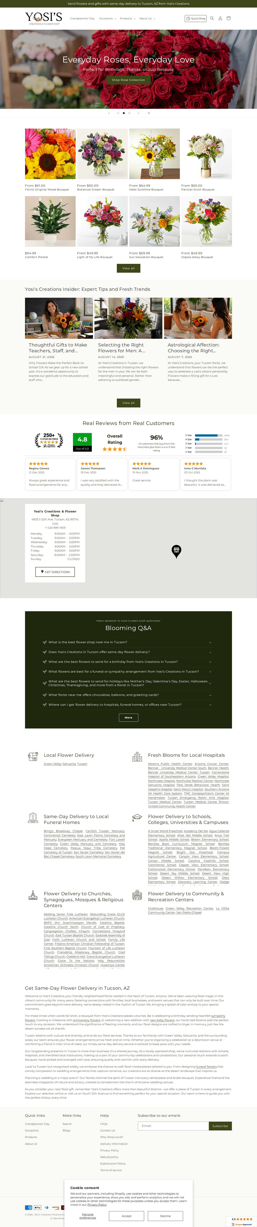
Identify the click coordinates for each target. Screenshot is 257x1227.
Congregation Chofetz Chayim (67, 931)
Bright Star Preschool (195, 852)
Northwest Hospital (161, 780)
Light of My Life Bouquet (95, 257)
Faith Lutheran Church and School (79, 939)
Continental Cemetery (59, 835)
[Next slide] (139, 113)
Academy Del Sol (196, 831)
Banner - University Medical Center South (177, 768)
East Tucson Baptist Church (75, 935)
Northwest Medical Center (194, 780)
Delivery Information (114, 1144)
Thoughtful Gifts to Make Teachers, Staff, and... (58, 347)
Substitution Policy (112, 1163)
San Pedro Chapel (189, 912)
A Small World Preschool (165, 831)
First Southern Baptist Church (65, 948)
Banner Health (218, 768)
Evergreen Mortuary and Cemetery (82, 839)
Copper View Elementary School (204, 865)
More (128, 717)
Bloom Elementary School (210, 839)
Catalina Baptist (112, 922)
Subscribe (220, 1126)
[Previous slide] (109, 113)
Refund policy (109, 1157)
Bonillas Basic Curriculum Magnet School (181, 844)
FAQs (103, 1124)
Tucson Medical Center (165, 802)
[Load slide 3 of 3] (129, 113)
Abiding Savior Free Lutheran (66, 914)
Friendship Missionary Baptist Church (86, 952)
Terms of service (111, 1170)
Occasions (32, 1130)
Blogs (66, 1130)
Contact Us (107, 1130)
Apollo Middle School (174, 839)
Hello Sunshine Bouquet (146, 189)
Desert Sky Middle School (179, 873)
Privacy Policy (97, 1204)
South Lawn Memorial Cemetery (98, 856)
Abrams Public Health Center (170, 764)
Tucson (82, 764)
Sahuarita (69, 764)
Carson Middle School (166, 860)
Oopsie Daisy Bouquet (197, 257)
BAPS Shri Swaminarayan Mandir (70, 922)
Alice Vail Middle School (194, 835)
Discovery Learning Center (197, 882)
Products (31, 1137)
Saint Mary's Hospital (188, 789)
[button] (107, 18)
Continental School (162, 865)
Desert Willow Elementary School (189, 877)
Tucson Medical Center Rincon (206, 802)
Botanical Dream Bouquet (96, 189)
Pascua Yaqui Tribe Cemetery (94, 848)
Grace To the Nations (76, 960)
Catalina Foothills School (208, 860)
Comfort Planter (36, 257)
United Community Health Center (172, 806)
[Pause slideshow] (148, 113)
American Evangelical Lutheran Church (96, 918)
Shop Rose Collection (128, 80)
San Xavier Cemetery (88, 852)
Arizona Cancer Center (212, 764)
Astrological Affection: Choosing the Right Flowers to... (194, 348)
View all (128, 268)
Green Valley (52, 764)
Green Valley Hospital (213, 776)
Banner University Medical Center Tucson (179, 772)
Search (67, 1124)
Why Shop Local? (111, 1137)
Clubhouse (155, 908)
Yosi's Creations (43, 1214)
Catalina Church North (61, 927)
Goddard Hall (75, 956)
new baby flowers (162, 1020)
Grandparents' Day (37, 1124)
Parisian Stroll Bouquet (198, 189)
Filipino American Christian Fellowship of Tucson (89, 943)
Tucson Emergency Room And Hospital (198, 797)
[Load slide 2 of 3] (124, 113)
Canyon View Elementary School (204, 856)
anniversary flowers (86, 1020)
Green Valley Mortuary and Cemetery (88, 844)
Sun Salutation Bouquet (146, 257)
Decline (165, 1216)
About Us (31, 1144)
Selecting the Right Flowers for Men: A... (121, 347)
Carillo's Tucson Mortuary (105, 831)
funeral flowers (206, 1066)
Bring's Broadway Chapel (63, 831)
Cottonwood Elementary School (171, 869)
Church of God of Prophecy (103, 927)
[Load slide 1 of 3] (118, 113)
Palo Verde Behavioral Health (198, 785)
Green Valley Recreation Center (190, 908)
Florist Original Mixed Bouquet (47, 189)
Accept (127, 1216)
